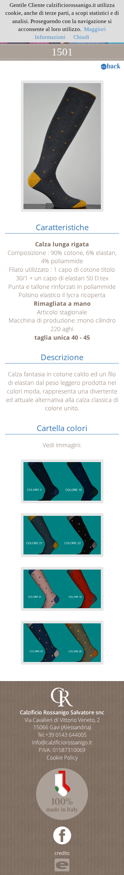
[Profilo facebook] (62, 834)
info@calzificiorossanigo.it (62, 742)
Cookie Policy (62, 757)
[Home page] (62, 696)
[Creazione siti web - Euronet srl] (62, 860)
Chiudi (81, 37)
